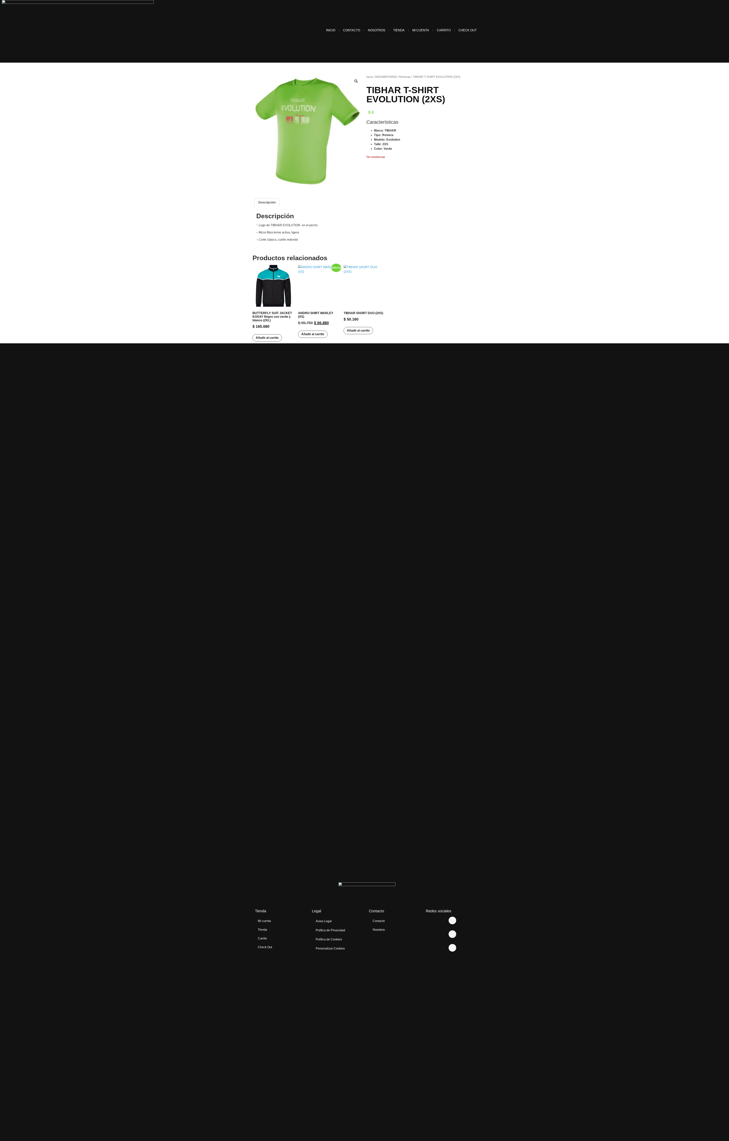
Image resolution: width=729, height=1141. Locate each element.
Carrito (444, 30)
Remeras (405, 76)
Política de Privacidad (330, 930)
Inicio (330, 30)
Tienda (399, 30)
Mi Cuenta (420, 30)
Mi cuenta (264, 921)
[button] (356, 81)
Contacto (351, 30)
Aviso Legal (324, 921)
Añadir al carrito (267, 337)
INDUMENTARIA (386, 76)
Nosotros (376, 30)
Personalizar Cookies (330, 948)
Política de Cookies (329, 939)
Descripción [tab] (267, 202)
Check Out (467, 30)
